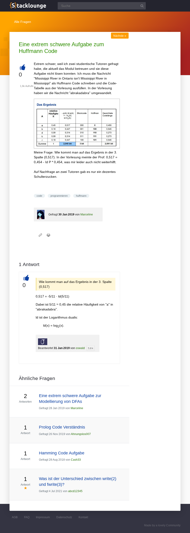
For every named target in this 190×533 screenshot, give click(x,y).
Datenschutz (64, 517)
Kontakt (83, 517)
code (39, 195)
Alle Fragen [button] (22, 22)
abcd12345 (75, 491)
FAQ (26, 517)
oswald (80, 348)
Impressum (43, 517)
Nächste (119, 35)
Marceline (86, 214)
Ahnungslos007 (81, 434)
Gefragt (53, 214)
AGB (15, 517)
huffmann (81, 195)
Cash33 (76, 459)
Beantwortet (45, 348)
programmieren (59, 195)
